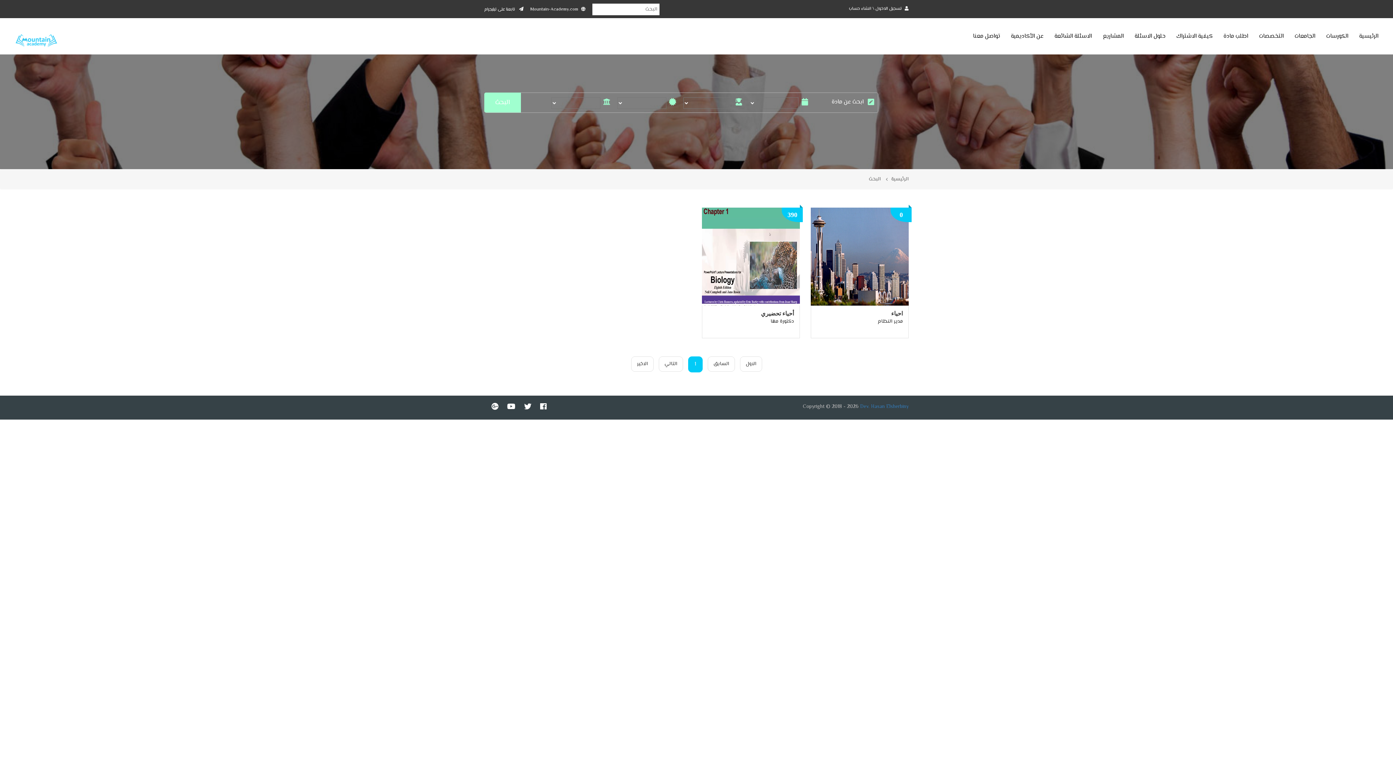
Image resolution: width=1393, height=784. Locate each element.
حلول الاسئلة (1150, 36)
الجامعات (1305, 36)
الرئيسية (1368, 36)
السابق (721, 364)
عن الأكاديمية (1027, 36)
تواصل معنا (986, 36)
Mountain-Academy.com (554, 9)
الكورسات (1337, 36)
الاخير (642, 364)
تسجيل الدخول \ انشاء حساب (876, 8)
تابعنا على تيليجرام (500, 9)
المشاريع (1113, 36)
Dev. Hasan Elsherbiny (884, 407)
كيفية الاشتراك (1194, 36)
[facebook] (543, 406)
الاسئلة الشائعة (1073, 36)
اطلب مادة (1236, 36)
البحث (875, 179)
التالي (671, 364)
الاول (751, 364)
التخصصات (1271, 36)
